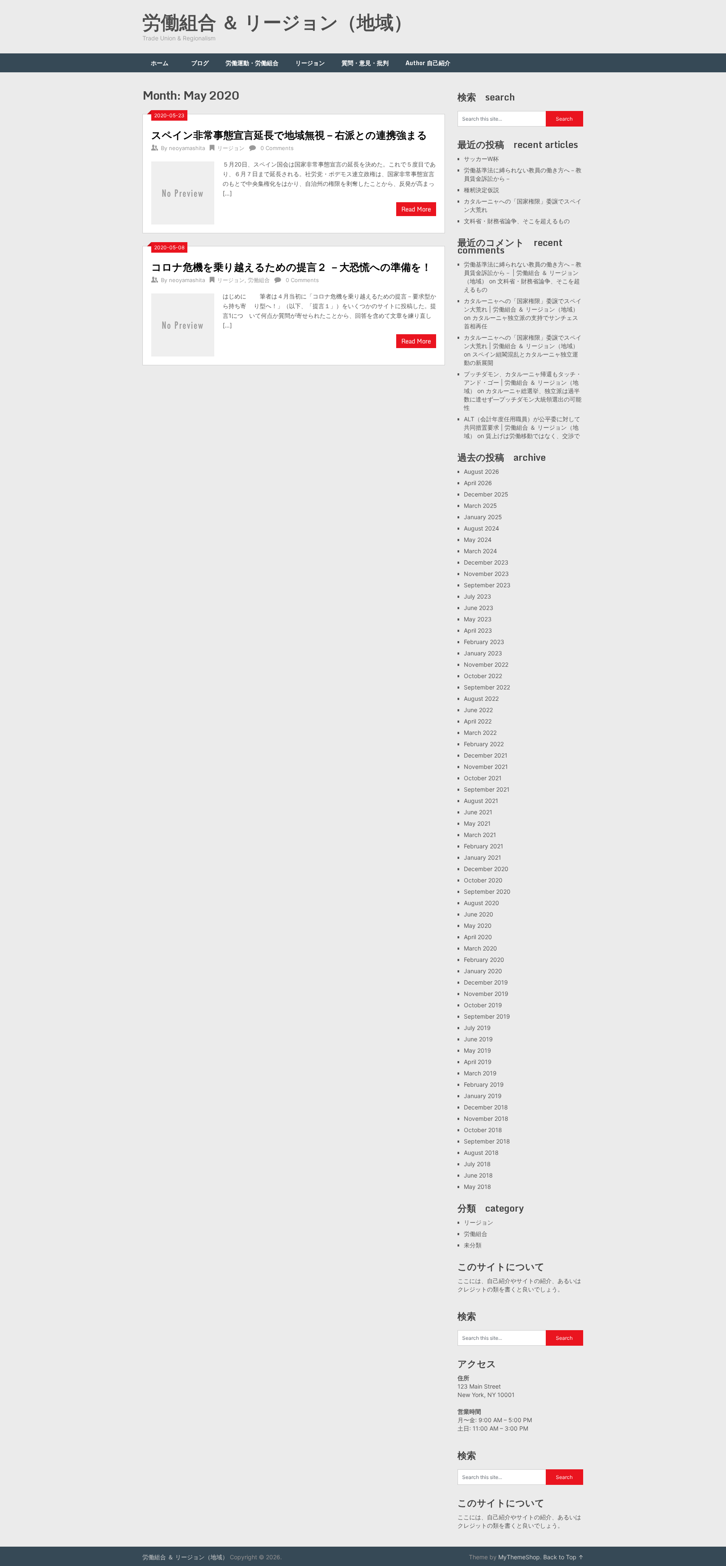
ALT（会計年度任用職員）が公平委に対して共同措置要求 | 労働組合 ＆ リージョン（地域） (522, 427)
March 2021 (480, 834)
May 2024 (478, 539)
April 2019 (478, 1061)
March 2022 (480, 732)
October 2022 (483, 675)
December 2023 (486, 562)
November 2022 (486, 664)
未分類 (472, 1245)
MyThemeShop (519, 1557)
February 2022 (484, 743)
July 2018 (477, 1163)
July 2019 (477, 1027)
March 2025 (480, 505)
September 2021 (487, 789)
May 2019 (477, 1050)
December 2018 (486, 1107)
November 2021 (486, 766)
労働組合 (259, 280)
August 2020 (481, 902)
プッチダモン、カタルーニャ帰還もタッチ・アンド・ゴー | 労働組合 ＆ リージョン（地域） (522, 382)
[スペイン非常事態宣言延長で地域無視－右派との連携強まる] (182, 191)
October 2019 (483, 1005)
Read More (416, 209)
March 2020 (480, 948)
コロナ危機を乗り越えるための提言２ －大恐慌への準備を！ (291, 267)
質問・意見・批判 (365, 63)
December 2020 (486, 868)
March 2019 (480, 1073)
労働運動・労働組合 (252, 63)
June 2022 (478, 709)
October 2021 (483, 778)
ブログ (200, 63)
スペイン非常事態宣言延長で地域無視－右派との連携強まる (289, 135)
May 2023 (478, 619)
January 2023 (483, 653)
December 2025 (486, 494)
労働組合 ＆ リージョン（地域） (277, 22)
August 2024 (481, 528)
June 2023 (478, 607)
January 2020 (483, 970)
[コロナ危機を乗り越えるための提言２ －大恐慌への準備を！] (182, 324)
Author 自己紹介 (427, 63)
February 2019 (484, 1084)
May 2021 (477, 823)
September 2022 (487, 687)
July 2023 (477, 596)
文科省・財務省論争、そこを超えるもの (517, 220)
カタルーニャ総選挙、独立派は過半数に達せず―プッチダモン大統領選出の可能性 (522, 399)
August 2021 (481, 800)
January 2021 (482, 857)
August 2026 (481, 471)
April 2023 (478, 630)
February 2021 (483, 846)
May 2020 (478, 925)
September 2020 (487, 891)
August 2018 (481, 1152)
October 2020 (483, 880)
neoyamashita (187, 148)
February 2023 (484, 641)
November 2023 (486, 573)
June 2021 (478, 812)
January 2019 (483, 1095)
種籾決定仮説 (481, 189)
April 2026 (478, 482)
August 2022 (481, 698)
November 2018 (486, 1118)
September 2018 (487, 1141)
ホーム (162, 63)
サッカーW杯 (481, 158)
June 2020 (478, 914)
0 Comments (277, 148)
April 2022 (478, 721)
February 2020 (484, 959)
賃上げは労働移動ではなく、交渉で (533, 435)
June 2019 (478, 1039)
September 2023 (487, 585)
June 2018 (478, 1175)
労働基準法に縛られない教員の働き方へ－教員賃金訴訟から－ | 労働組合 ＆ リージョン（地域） (522, 273)
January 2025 (483, 516)
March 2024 (480, 551)
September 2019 (487, 1016)
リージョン (310, 63)
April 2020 (478, 936)
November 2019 (486, 993)
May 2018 (477, 1186)
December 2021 (486, 755)
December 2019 (486, 982)
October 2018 (483, 1129)
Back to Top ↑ (563, 1557)
